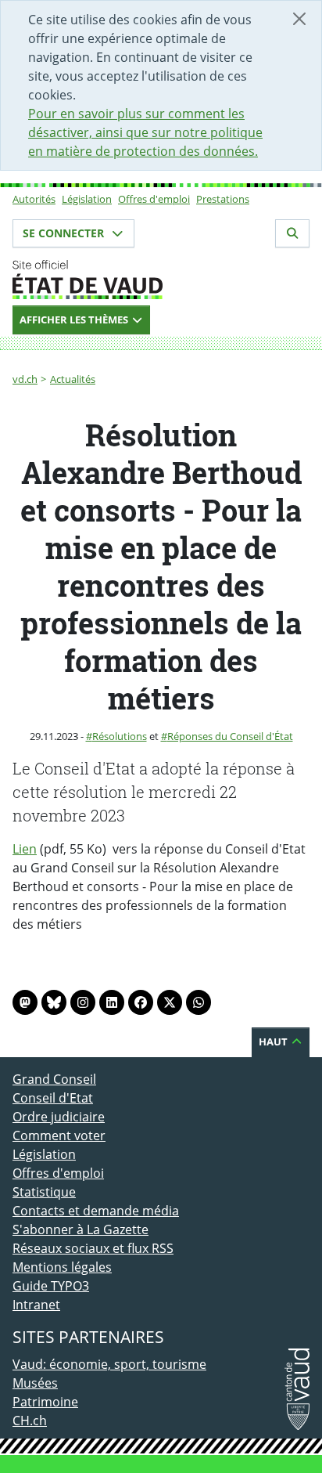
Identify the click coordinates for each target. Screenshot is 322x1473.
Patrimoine (45, 1401)
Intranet (36, 1304)
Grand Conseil (54, 1079)
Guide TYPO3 (51, 1285)
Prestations (222, 199)
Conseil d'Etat (53, 1098)
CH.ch (30, 1420)
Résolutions (119, 736)
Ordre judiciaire (59, 1116)
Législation (87, 199)
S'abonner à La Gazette (80, 1229)
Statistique (44, 1191)
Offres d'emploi (154, 199)
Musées (35, 1383)
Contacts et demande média (96, 1210)
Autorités (34, 199)
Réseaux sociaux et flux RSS (93, 1248)
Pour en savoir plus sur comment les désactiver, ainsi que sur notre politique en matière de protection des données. (145, 132)
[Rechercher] (292, 233)
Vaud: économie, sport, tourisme (109, 1364)
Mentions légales (62, 1267)
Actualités (72, 379)
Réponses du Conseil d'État (230, 736)
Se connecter (65, 233)
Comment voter (59, 1135)
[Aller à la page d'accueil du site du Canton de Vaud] (161, 279)
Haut (274, 1041)
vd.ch (25, 379)
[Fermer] (299, 19)
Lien (25, 848)
